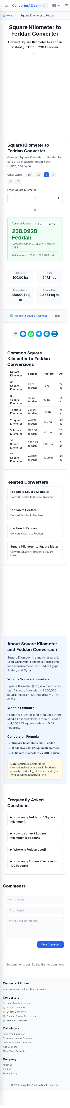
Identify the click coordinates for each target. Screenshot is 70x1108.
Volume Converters (15, 1020)
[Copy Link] (15, 334)
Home (9, 15)
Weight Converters (15, 1007)
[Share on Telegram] (47, 334)
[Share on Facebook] (23, 334)
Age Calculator (10, 1047)
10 (18, 181)
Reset (56, 315)
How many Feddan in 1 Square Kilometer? (32, 819)
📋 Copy (39, 224)
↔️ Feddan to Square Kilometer (28, 315)
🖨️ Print (52, 224)
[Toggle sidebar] (6, 5)
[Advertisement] (35, 97)
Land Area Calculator (14, 1034)
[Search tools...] (44, 5)
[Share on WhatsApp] (31, 334)
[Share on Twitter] (39, 334)
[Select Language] (56, 6)
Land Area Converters (16, 1003)
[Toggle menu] (66, 5)
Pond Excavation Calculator (17, 1042)
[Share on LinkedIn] (54, 334)
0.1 (29, 174)
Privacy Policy (10, 1073)
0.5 (38, 174)
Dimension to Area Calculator (18, 1038)
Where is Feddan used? (29, 849)
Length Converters (15, 1011)
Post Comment (51, 944)
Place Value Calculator (14, 1051)
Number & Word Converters (19, 1016)
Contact (7, 1069)
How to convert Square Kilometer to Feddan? (28, 836)
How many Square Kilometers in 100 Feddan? (34, 863)
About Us (8, 1064)
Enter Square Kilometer (21, 189)
